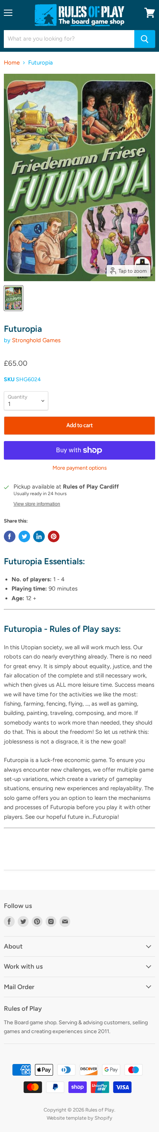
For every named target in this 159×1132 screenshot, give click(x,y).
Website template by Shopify (79, 1118)
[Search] (144, 39)
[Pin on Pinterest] (53, 536)
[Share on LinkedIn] (39, 536)
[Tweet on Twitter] (24, 536)
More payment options (79, 468)
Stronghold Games (36, 340)
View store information (37, 504)
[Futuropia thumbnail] (13, 298)
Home (12, 62)
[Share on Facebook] (9, 536)
